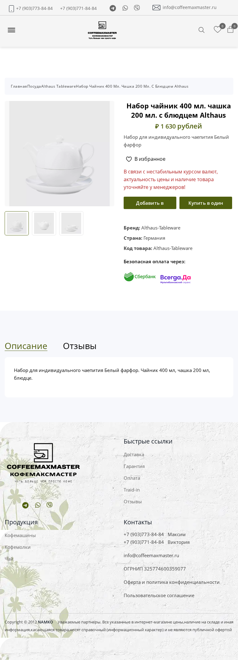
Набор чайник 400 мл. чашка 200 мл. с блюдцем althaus (132, 86)
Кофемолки (18, 547)
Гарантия (134, 466)
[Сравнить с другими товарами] (218, 29)
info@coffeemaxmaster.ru (190, 7)
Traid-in (132, 490)
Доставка (134, 454)
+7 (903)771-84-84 (78, 8)
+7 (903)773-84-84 (34, 8)
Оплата (132, 478)
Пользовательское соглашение (159, 595)
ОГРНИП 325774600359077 (155, 569)
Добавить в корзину (150, 204)
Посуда (34, 86)
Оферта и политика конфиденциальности (172, 582)
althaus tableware (58, 86)
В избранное (149, 158)
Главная (19, 86)
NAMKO (45, 622)
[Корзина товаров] (230, 29)
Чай (9, 559)
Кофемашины (20, 535)
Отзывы (133, 501)
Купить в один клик (205, 204)
